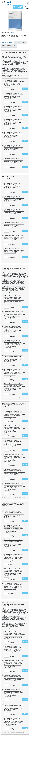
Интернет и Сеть (16, 38)
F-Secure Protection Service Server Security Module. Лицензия (14, 53)
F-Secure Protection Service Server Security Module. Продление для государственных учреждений (14, 405)
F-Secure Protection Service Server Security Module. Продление (14, 177)
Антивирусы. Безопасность (6, 38)
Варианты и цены (7, 42)
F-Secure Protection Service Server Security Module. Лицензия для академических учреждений (14, 604)
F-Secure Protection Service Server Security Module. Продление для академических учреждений (14, 504)
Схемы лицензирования (8, 45)
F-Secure (12, 32)
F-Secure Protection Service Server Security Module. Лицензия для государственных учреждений (14, 268)
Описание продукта (20, 42)
